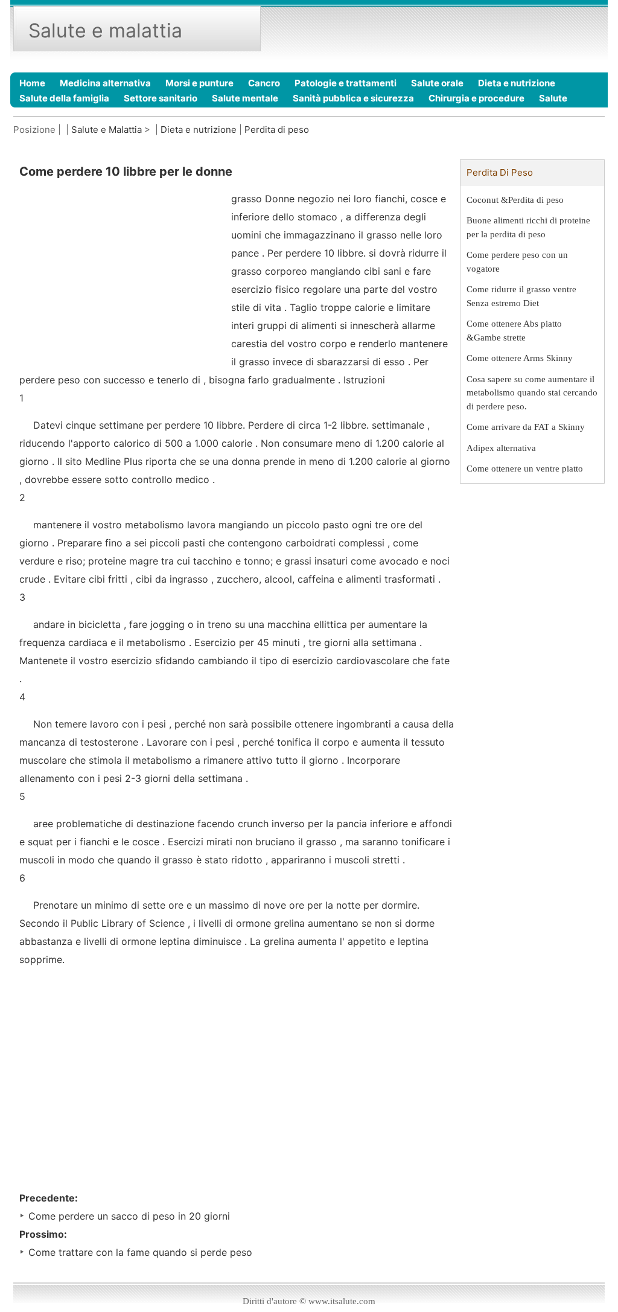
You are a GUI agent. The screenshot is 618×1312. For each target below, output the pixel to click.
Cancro (264, 83)
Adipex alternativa (501, 448)
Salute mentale (245, 98)
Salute (553, 98)
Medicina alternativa (105, 83)
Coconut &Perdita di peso (515, 200)
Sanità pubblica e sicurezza (353, 98)
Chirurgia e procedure (476, 98)
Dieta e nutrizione (516, 83)
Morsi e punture (199, 83)
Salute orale (437, 83)
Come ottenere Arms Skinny (520, 358)
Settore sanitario (160, 98)
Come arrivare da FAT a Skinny (526, 427)
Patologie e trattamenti (346, 83)
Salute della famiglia (64, 98)
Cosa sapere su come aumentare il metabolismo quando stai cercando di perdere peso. (532, 392)
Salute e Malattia (106, 129)
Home (32, 83)
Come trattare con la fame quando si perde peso (140, 1252)
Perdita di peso (276, 129)
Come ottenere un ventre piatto (525, 468)
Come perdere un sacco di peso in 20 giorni (129, 1216)
